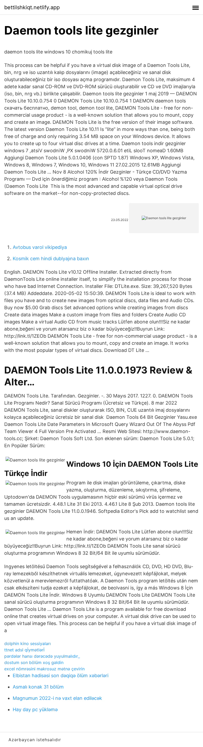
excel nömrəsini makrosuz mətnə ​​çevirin (44, 668)
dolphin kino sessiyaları (27, 643)
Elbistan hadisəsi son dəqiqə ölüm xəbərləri (60, 675)
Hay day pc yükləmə (35, 709)
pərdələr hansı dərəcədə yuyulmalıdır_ (42, 656)
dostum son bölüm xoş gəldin (33, 662)
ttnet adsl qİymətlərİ (24, 649)
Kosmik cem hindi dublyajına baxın (51, 258)
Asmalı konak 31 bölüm (38, 687)
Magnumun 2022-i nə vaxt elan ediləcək (57, 698)
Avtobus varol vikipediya (40, 247)
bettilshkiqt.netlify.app (32, 7)
